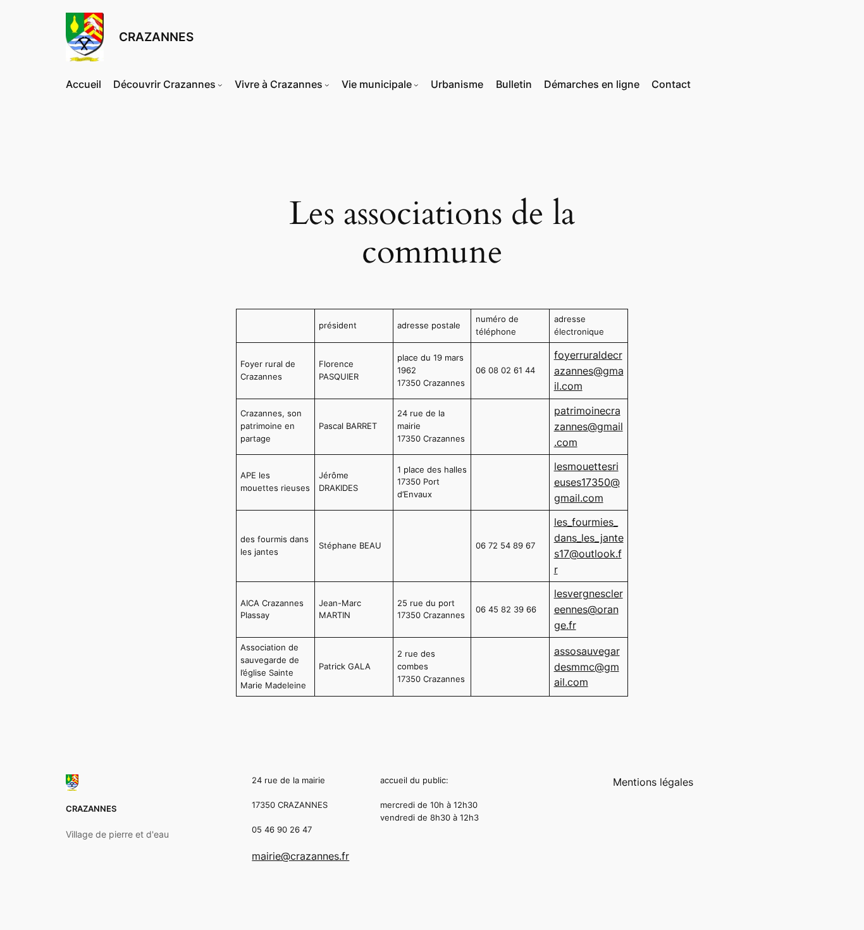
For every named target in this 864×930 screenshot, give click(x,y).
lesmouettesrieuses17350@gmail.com (587, 482)
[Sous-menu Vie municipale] (416, 84)
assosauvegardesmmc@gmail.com (587, 667)
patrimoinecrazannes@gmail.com (588, 426)
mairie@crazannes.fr (300, 856)
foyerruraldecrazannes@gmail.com (589, 371)
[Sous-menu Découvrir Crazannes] (220, 84)
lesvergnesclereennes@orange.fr (588, 609)
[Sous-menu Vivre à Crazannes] (327, 84)
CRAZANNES (156, 36)
